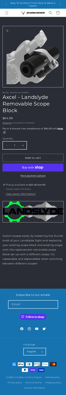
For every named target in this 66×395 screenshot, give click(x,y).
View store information (21, 193)
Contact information (34, 388)
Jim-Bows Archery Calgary (28, 377)
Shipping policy (54, 382)
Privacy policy (15, 382)
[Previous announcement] (6, 4)
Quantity (8, 138)
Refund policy (53, 377)
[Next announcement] (59, 4)
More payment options (33, 175)
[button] (6, 13)
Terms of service (33, 382)
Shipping (7, 123)
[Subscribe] (54, 304)
